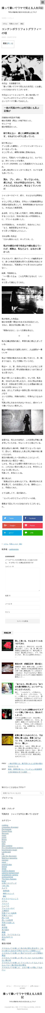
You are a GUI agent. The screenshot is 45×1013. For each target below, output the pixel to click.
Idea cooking (7, 846)
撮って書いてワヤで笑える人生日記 (22, 8)
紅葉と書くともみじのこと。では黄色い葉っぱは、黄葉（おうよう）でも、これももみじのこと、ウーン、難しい (29, 739)
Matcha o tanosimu (9, 858)
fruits (4, 842)
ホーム (8, 986)
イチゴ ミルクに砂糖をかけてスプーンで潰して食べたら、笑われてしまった (29, 712)
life (3, 854)
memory (5, 860)
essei (4, 835)
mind (5, 862)
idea (3, 844)
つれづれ (5, 886)
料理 (3, 925)
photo (4, 869)
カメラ (4, 888)
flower (4, 840)
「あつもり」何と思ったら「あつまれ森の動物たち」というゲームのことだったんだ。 (29, 686)
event (4, 838)
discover (5, 833)
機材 (4, 896)
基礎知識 (6, 891)
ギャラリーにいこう (10, 899)
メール (8, 604)
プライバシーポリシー (20, 986)
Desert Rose (7, 831)
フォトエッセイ (8, 908)
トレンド (5, 903)
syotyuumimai (7, 877)
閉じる (10, 43)
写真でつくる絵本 (9, 913)
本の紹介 (5, 930)
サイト (7, 612)
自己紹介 (22, 988)
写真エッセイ (13, 544)
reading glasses (8, 871)
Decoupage (6, 829)
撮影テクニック (8, 893)
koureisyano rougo (9, 850)
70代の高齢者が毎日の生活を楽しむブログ (22, 1001)
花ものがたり (7, 937)
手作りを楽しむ (8, 923)
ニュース (5, 906)
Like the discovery (9, 856)
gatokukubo (14, 549)
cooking (5, 825)
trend (4, 881)
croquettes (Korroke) (10, 827)
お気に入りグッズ (9, 883)
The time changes (9, 879)
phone (4, 867)
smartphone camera (10, 875)
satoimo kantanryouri (10, 873)
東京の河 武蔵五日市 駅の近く (30, 664)
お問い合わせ (34, 986)
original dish (7, 865)
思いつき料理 (7, 920)
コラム (6, 544)
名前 (7, 596)
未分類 (4, 927)
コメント (9, 566)
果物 (3, 932)
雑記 (20, 544)
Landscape (6, 852)
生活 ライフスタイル (11, 935)
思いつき (5, 918)
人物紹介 (5, 911)
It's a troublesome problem (12, 848)
